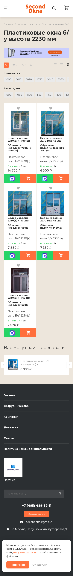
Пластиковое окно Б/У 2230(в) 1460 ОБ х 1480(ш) (52, 238)
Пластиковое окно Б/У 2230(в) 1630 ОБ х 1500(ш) (20, 238)
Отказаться (39, 564)
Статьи (9, 438)
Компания (11, 416)
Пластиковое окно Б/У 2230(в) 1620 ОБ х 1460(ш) (20, 315)
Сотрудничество (16, 406)
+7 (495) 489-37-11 (36, 505)
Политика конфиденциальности (28, 449)
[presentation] (4, 365)
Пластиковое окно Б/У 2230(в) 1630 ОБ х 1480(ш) (52, 161)
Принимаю (17, 564)
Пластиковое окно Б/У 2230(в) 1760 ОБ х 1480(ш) (20, 161)
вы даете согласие (25, 552)
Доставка (11, 427)
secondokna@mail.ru (39, 522)
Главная (9, 395)
